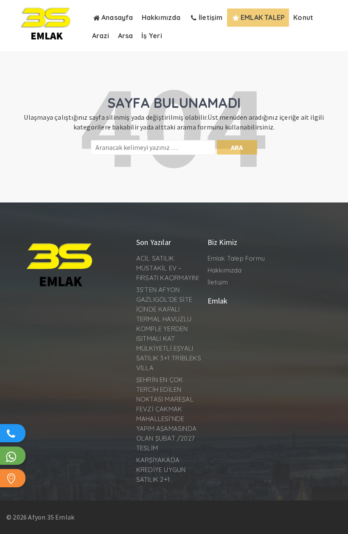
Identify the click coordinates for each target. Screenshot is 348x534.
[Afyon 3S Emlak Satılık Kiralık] (47, 42)
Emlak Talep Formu (236, 258)
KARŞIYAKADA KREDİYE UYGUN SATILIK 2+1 (161, 469)
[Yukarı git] (333, 519)
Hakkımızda (225, 270)
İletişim (218, 282)
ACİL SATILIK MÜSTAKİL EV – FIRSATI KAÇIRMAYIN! (167, 268)
